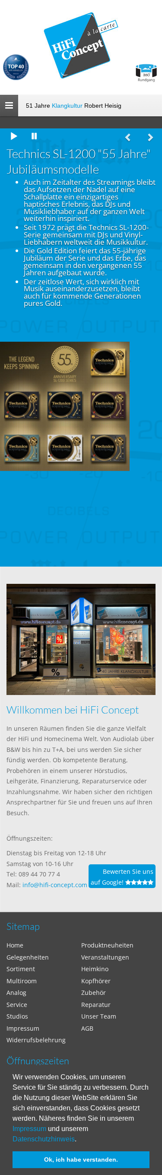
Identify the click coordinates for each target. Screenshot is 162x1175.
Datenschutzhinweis (44, 1139)
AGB (87, 1028)
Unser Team (98, 1016)
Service (16, 1004)
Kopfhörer (96, 981)
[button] (79, 1139)
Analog (16, 992)
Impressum (29, 1128)
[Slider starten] (13, 137)
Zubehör (93, 992)
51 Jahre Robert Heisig (73, 105)
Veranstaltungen (105, 957)
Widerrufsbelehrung (36, 1040)
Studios (17, 1016)
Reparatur (96, 1004)
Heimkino (94, 969)
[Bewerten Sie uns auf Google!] (81, 896)
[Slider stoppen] (34, 137)
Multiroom (21, 981)
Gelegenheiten (27, 957)
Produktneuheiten (107, 945)
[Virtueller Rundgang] (146, 69)
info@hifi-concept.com (54, 885)
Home (14, 945)
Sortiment (20, 969)
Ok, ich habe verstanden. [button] (81, 1159)
